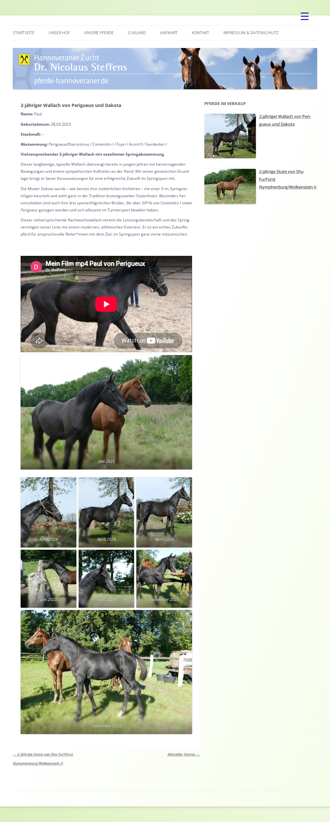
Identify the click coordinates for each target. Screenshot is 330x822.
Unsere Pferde (99, 32)
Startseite (23, 32)
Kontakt (200, 32)
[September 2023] (164, 579)
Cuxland (137, 32)
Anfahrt (169, 32)
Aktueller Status (184, 754)
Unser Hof (59, 32)
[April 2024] (48, 512)
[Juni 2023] (48, 579)
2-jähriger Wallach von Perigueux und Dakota (71, 105)
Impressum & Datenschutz (250, 32)
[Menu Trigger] (305, 16)
